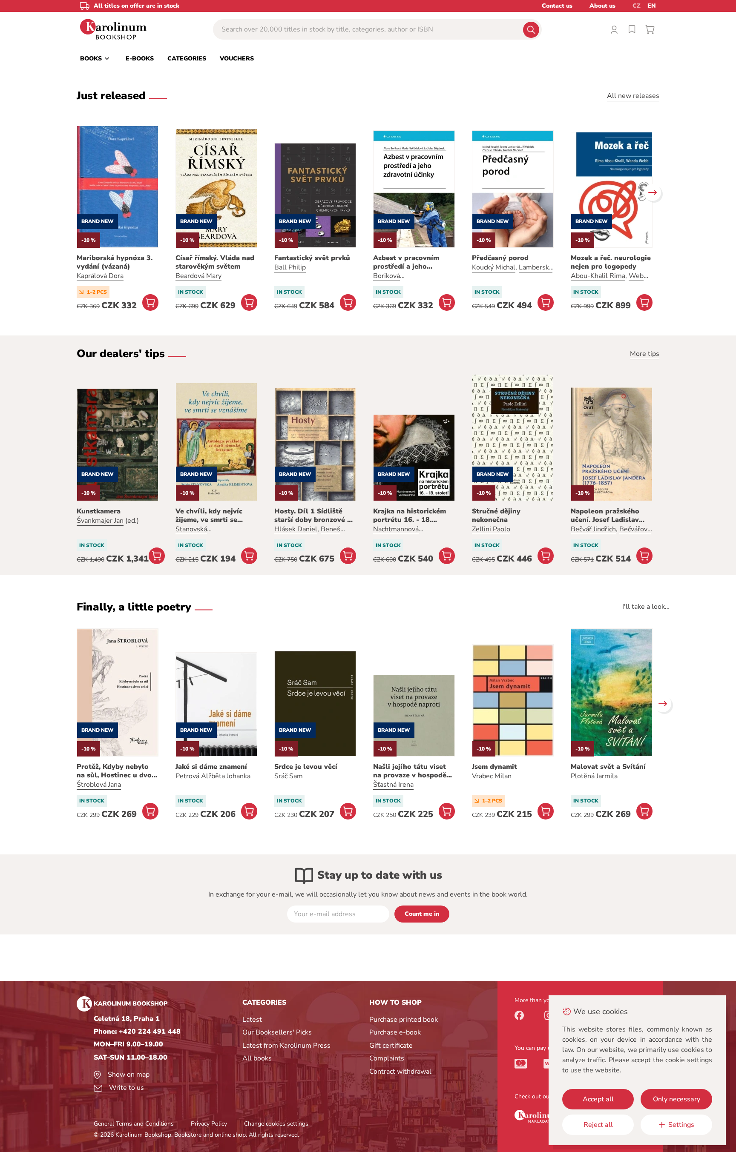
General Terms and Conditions (134, 1124)
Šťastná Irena (393, 784)
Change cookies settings (276, 1124)
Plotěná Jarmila (594, 776)
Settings (681, 1124)
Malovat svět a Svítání (608, 766)
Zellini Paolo (491, 529)
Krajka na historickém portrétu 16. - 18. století (409, 515)
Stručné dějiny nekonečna (496, 515)
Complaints (386, 1058)
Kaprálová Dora (100, 276)
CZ (636, 6)
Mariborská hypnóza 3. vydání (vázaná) (114, 262)
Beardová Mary (198, 276)
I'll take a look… (646, 606)
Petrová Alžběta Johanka (212, 776)
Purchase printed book (403, 1019)
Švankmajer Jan (100, 520)
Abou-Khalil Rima (598, 276)
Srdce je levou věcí (305, 766)
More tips (644, 353)
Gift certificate (391, 1045)
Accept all (598, 1099)
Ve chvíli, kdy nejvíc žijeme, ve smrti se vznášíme (208, 515)
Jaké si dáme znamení (211, 766)
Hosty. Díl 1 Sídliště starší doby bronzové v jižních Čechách (312, 515)
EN (651, 6)
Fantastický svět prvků (312, 258)
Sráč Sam (288, 776)
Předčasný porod (500, 258)
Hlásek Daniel (295, 529)
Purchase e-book (395, 1032)
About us (602, 6)
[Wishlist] (632, 29)
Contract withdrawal (400, 1071)
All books (257, 1058)
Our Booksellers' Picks (277, 1032)
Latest (252, 1019)
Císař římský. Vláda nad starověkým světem (214, 262)
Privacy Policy (209, 1124)
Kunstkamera (99, 511)
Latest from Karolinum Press (286, 1045)
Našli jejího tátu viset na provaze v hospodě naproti (409, 770)
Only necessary (676, 1099)
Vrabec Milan (492, 776)
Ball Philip (290, 267)
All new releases (633, 95)
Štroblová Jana (99, 784)
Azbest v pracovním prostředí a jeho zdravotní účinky (406, 262)
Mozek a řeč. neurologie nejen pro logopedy (611, 262)
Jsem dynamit (494, 766)
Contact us (557, 6)
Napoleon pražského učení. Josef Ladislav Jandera (605, 515)
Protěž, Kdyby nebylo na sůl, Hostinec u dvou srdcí (116, 770)
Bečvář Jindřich (593, 529)
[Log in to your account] (614, 29)
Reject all (598, 1124)
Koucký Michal (493, 267)
